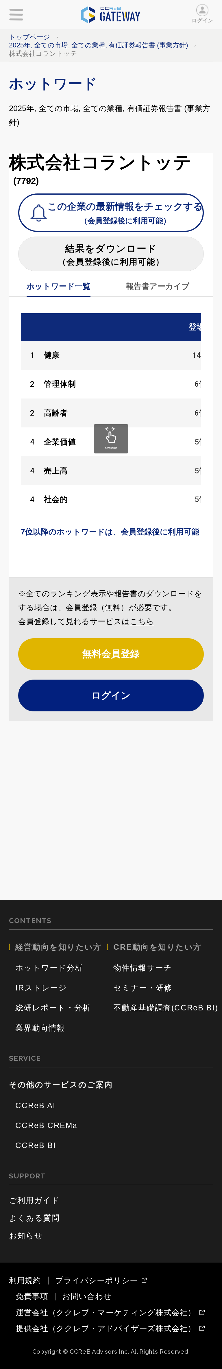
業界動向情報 (40, 1028)
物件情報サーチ (142, 968)
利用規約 (25, 1280)
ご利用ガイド (34, 1200)
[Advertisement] (111, 812)
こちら (142, 621)
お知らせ (26, 1235)
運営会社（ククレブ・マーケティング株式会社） (106, 1313)
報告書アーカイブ (158, 286)
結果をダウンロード (111, 255)
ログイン (202, 20)
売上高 (56, 470)
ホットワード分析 (49, 968)
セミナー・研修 (142, 988)
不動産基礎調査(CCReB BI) (165, 1007)
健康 (52, 355)
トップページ (29, 37)
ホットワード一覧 (58, 286)
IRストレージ (41, 988)
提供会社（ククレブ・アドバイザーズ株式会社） (106, 1329)
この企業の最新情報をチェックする (125, 213)
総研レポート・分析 (53, 1007)
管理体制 (60, 384)
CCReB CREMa (46, 1125)
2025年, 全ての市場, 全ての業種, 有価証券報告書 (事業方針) (98, 45)
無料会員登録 (111, 653)
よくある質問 (34, 1218)
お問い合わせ (87, 1296)
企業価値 (60, 442)
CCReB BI (35, 1145)
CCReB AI (35, 1105)
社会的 (56, 499)
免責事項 (32, 1296)
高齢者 (56, 413)
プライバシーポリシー (96, 1281)
